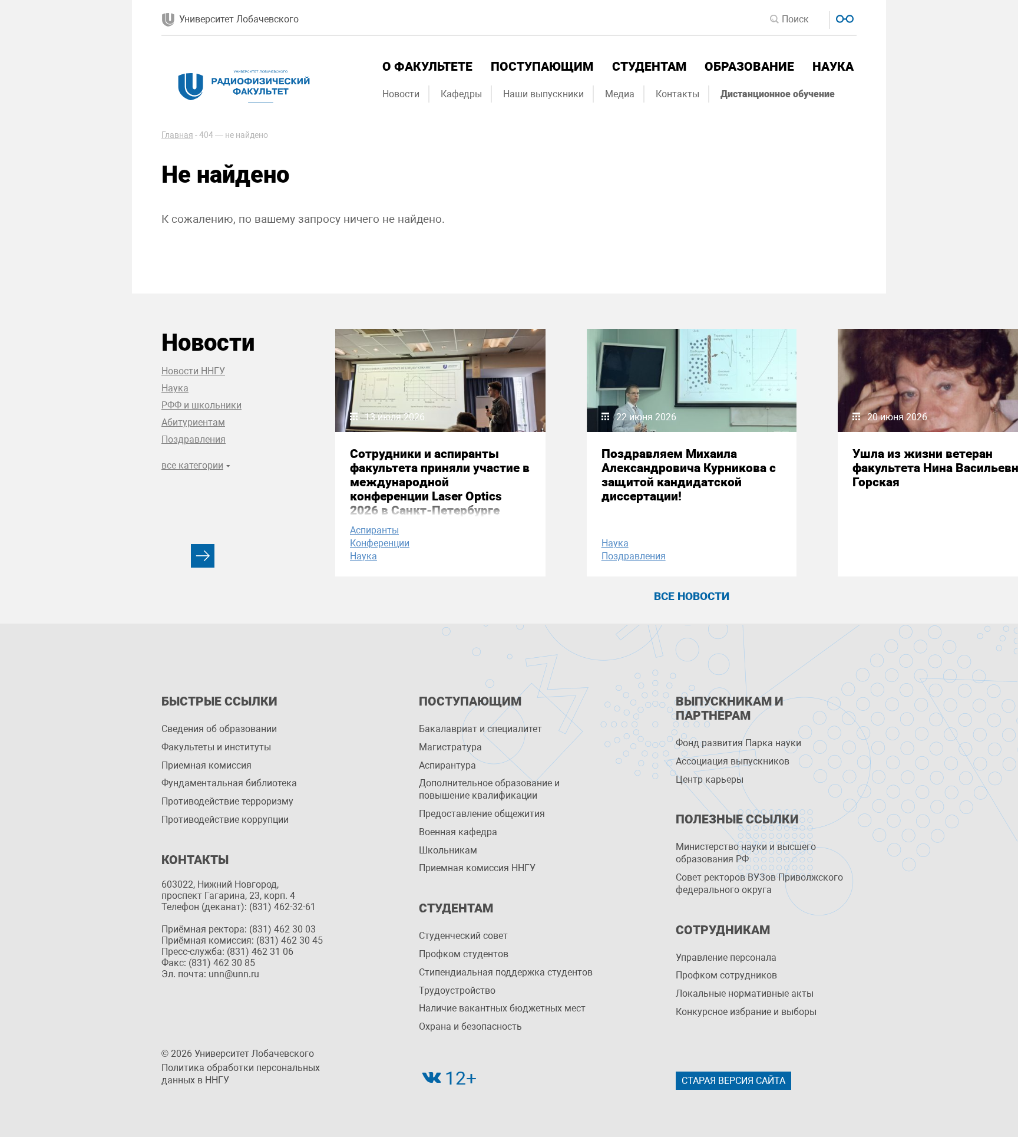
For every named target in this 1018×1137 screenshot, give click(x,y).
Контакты (677, 94)
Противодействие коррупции (225, 819)
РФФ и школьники (201, 405)
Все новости (691, 596)
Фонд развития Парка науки (738, 743)
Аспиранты (374, 530)
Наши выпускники (543, 94)
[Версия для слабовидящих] (843, 17)
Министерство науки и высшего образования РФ (746, 853)
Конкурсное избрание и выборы (746, 1011)
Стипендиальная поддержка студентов (506, 972)
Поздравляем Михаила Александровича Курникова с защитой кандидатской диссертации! (688, 475)
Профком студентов (463, 954)
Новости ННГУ (193, 371)
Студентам (649, 67)
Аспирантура (447, 765)
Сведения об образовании (219, 728)
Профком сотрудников (726, 975)
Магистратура (450, 747)
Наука (833, 67)
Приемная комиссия (206, 765)
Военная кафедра (458, 832)
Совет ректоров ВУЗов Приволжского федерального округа (759, 883)
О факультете (427, 67)
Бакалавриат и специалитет (480, 728)
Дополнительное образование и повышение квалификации (489, 789)
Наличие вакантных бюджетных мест (502, 1008)
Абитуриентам (193, 422)
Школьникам (448, 850)
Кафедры (461, 94)
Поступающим (542, 67)
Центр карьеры (709, 779)
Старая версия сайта (733, 1080)
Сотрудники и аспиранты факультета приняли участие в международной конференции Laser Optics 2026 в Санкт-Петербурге (440, 482)
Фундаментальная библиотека (229, 783)
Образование (749, 67)
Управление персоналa (726, 957)
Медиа (619, 94)
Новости (400, 94)
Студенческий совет (463, 935)
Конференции (379, 543)
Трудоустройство (457, 990)
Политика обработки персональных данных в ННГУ (240, 1074)
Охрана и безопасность (470, 1026)
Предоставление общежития (482, 813)
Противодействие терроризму (227, 801)
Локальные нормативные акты (745, 993)
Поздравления (193, 439)
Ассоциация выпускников (732, 761)
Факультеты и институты (216, 747)
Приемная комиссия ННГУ (477, 868)
